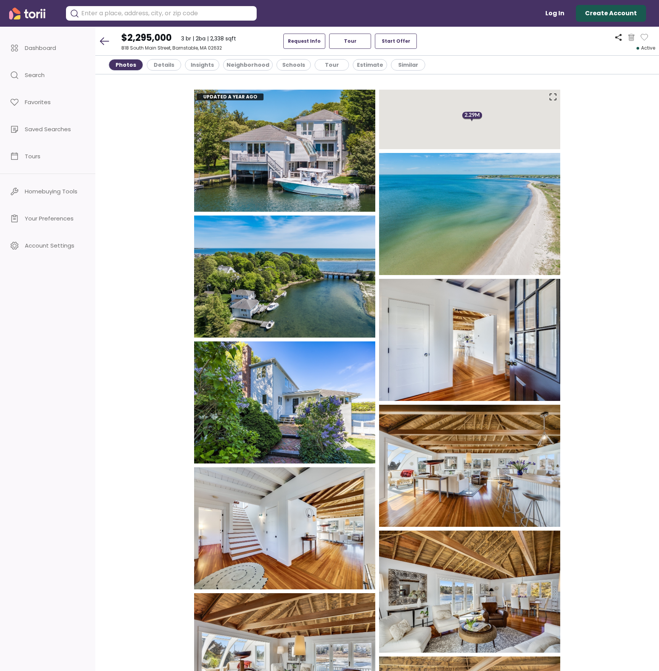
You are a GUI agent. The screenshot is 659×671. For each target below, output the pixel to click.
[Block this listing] (631, 37)
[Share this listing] (618, 37)
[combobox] (167, 13)
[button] (47, 48)
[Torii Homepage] (32, 13)
